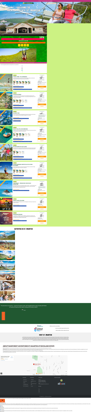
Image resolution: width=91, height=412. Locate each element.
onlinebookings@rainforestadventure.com (43, 383)
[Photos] (23, 71)
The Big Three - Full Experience (20, 76)
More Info (42, 88)
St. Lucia (32, 385)
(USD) (42, 112)
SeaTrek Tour (16, 113)
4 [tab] (3, 316)
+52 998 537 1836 (43, 380)
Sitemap (24, 382)
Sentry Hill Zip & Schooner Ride (20, 128)
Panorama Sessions (17, 214)
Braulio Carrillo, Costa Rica (33, 383)
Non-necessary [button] (2, 408)
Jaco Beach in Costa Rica (33, 381)
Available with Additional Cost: (18, 88)
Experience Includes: (16, 85)
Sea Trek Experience (25, 385)
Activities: (14, 80)
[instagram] (39, 392)
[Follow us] (23, 65)
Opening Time (40, 81)
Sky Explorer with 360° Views (20, 146)
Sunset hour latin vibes (18, 200)
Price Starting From (42, 92)
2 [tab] (3, 313)
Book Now (42, 86)
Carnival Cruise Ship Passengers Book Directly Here (62, 327)
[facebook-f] (39, 388)
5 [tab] (3, 317)
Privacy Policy (25, 380)
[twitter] (39, 389)
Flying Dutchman (17, 94)
